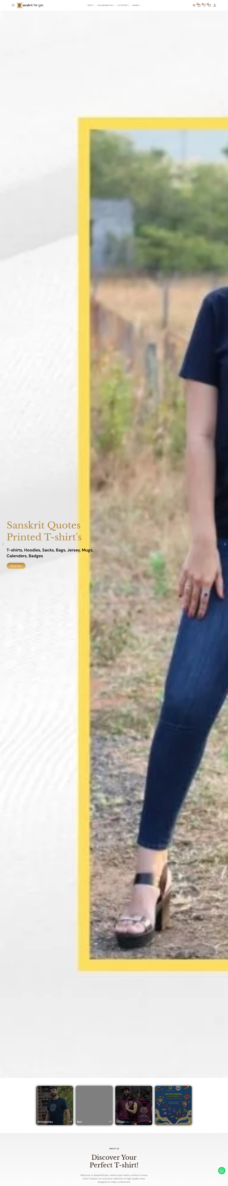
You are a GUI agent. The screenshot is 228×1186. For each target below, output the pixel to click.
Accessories (45, 1122)
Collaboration (105, 5)
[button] (3, 544)
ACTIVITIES (122, 5)
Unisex (121, 1122)
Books (160, 1122)
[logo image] (30, 5)
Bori (79, 1122)
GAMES (135, 5)
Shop (89, 5)
